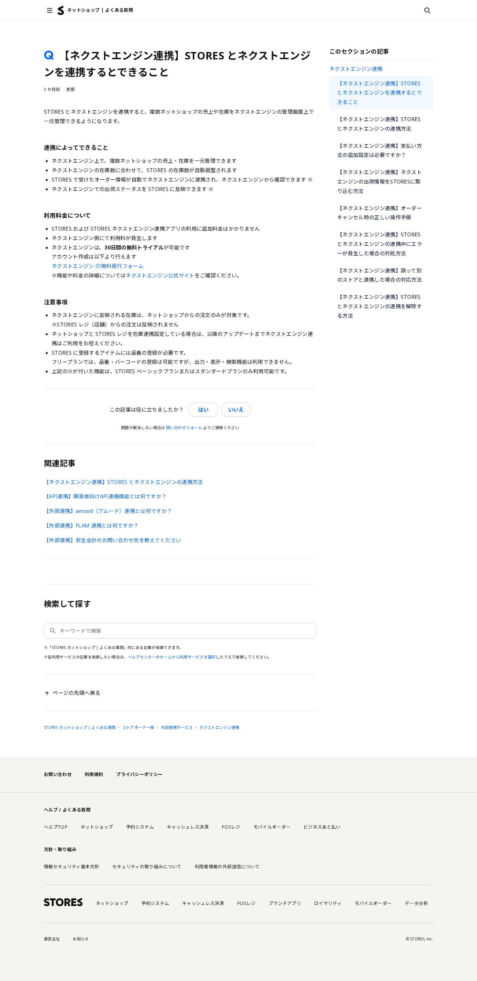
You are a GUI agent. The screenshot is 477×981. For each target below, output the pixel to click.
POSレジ (231, 827)
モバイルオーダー (272, 827)
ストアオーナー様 (138, 727)
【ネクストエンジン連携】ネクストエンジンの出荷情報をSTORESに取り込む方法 (379, 182)
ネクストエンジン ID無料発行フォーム (97, 266)
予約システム (140, 827)
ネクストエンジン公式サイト (160, 275)
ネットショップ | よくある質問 (100, 10)
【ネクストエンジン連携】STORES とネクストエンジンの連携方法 (379, 124)
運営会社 (52, 939)
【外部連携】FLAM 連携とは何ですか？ (91, 525)
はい (203, 409)
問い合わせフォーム (184, 427)
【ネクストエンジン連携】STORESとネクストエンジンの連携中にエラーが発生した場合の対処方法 (379, 244)
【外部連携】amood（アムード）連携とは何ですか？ (108, 511)
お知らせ (81, 939)
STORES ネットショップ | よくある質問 (80, 727)
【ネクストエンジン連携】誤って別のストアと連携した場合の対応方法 (379, 275)
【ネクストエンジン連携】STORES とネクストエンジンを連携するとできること (379, 93)
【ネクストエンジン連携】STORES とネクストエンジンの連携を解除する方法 (379, 306)
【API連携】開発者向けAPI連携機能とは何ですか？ (105, 496)
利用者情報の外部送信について (227, 866)
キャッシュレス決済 (188, 827)
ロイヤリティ (328, 903)
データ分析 (416, 903)
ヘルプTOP (55, 827)
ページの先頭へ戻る (76, 692)
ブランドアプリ (285, 903)
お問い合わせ (58, 774)
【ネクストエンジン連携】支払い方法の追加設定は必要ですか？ (379, 150)
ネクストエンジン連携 (355, 68)
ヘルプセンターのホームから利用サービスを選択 (172, 657)
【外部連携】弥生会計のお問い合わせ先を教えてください (112, 540)
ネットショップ (96, 827)
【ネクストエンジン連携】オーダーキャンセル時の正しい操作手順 (379, 213)
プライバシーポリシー (139, 774)
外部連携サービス (177, 727)
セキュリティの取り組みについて (147, 866)
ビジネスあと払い (322, 827)
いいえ (236, 409)
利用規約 (94, 774)
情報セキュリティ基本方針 (71, 866)
